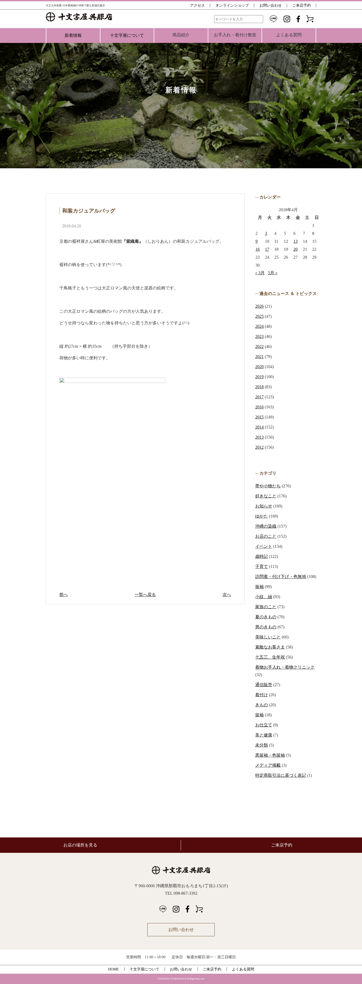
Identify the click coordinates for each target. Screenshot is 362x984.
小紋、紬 (263, 596)
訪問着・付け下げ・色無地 (280, 576)
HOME (113, 969)
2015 (259, 417)
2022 (259, 346)
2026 (259, 306)
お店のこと (265, 536)
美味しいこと (268, 637)
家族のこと (265, 606)
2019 (259, 376)
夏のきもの (265, 617)
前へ (63, 594)
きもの (261, 705)
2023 (259, 336)
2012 (259, 447)
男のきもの (265, 627)
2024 (259, 326)
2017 (259, 397)
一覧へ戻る (145, 594)
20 (295, 249)
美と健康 (263, 735)
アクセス (197, 5)
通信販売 (263, 684)
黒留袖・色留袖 (270, 755)
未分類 (261, 745)
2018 (259, 387)
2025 (259, 316)
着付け (261, 694)
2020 (259, 366)
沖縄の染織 (265, 526)
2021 (259, 356)
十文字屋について (127, 35)
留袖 (259, 715)
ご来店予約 (301, 5)
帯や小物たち (268, 486)
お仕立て (263, 725)
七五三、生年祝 (270, 657)
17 (267, 249)
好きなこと (265, 496)
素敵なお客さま (270, 647)
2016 (259, 407)
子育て (261, 566)
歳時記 (261, 556)
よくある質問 (243, 969)
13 (295, 241)
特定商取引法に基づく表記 (280, 775)
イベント (263, 546)
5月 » (272, 273)
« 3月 (260, 273)
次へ (227, 594)
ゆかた (261, 516)
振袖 (259, 586)
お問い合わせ (270, 5)
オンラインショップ (232, 5)
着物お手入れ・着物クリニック (285, 667)
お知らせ (263, 506)
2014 (259, 427)
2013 (259, 437)
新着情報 (73, 35)
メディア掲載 (268, 765)
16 (257, 249)
